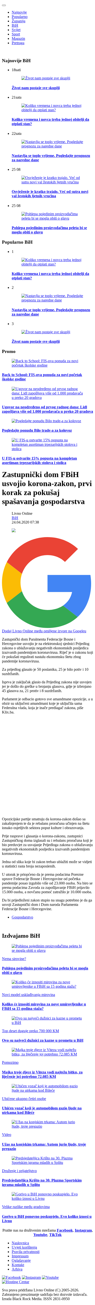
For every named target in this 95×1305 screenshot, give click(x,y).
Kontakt (18, 1265)
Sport (16, 34)
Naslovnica (20, 1243)
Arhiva (17, 1269)
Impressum (20, 1256)
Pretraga (18, 43)
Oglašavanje (21, 1260)
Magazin (18, 38)
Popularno (20, 17)
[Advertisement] (47, 765)
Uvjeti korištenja (24, 1247)
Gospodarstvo (22, 917)
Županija (18, 21)
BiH (15, 25)
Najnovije (19, 12)
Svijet (16, 30)
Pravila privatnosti (25, 1252)
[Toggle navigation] (4, 5)
